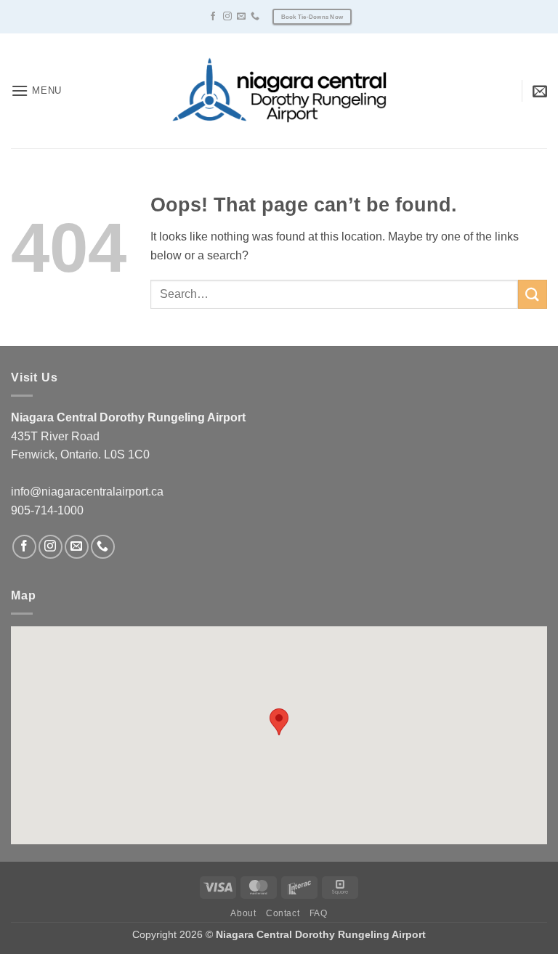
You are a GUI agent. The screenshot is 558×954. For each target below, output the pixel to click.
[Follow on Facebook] (213, 17)
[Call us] (255, 17)
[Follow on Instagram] (227, 17)
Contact (282, 913)
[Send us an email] (241, 17)
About (243, 913)
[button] (36, 90)
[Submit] (532, 294)
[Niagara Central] (279, 90)
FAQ (319, 913)
